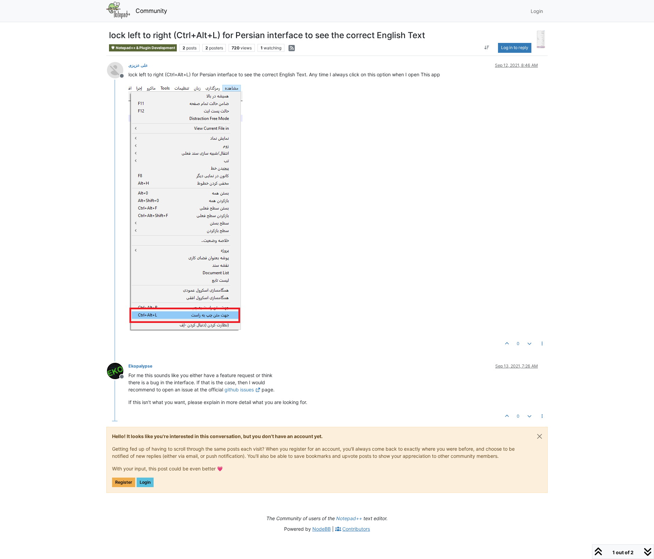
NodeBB (321, 529)
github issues (239, 389)
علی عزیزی (138, 65)
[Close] (539, 436)
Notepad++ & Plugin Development (145, 48)
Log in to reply (514, 47)
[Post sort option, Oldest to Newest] (486, 47)
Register (123, 482)
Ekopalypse (140, 366)
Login (145, 482)
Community (151, 10)
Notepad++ (349, 518)
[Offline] (117, 70)
